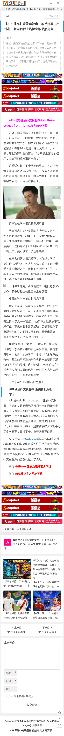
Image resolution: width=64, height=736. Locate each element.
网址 (8, 689)
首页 (7, 8)
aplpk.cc (31, 438)
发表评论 (53, 16)
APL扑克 (36, 544)
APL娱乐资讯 (19, 8)
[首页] (59, 712)
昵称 (11, 673)
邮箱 (11, 681)
